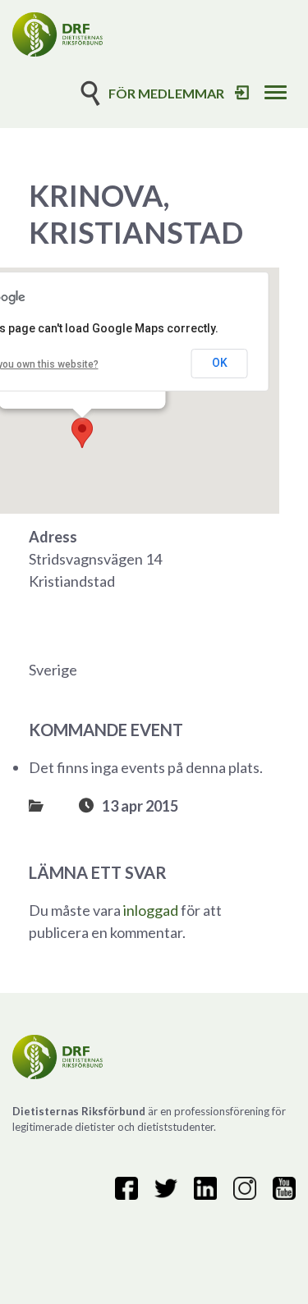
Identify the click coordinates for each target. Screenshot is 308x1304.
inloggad (150, 910)
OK (220, 362)
